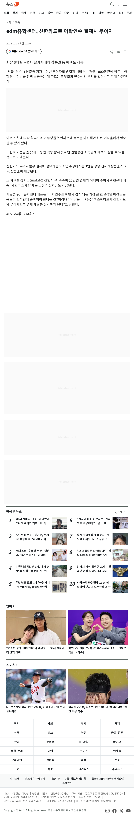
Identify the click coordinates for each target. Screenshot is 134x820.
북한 (83, 733)
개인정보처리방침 (75, 779)
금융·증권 (117, 733)
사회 (8, 22)
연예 (9, 606)
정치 (16, 724)
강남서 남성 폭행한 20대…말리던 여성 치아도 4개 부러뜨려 (94, 571)
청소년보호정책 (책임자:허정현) (108, 778)
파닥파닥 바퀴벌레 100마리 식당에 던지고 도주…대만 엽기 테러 (94, 587)
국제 (117, 724)
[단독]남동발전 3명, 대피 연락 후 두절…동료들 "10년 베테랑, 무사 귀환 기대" (33, 571)
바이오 (117, 742)
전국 (16, 733)
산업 (16, 742)
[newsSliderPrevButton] (115, 512)
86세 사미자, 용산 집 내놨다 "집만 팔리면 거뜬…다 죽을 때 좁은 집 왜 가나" (32, 523)
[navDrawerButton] (125, 4)
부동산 (50, 742)
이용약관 (55, 778)
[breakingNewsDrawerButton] (118, 3)
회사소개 (14, 778)
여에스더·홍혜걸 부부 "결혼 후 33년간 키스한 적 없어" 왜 (33, 555)
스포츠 (10, 665)
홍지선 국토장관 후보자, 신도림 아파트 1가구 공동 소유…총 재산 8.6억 (93, 539)
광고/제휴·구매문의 (35, 778)
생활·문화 (17, 751)
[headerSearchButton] (112, 3)
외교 (50, 733)
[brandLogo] (12, 4)
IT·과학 (83, 742)
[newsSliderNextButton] (124, 512)
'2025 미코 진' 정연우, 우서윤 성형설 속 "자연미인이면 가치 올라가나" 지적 (32, 539)
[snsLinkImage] (107, 810)
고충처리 (67, 782)
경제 (83, 724)
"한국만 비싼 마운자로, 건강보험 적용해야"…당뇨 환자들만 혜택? (93, 523)
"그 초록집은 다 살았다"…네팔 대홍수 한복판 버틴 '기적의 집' (94, 555)
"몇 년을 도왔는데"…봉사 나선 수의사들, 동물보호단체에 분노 (33, 587)
